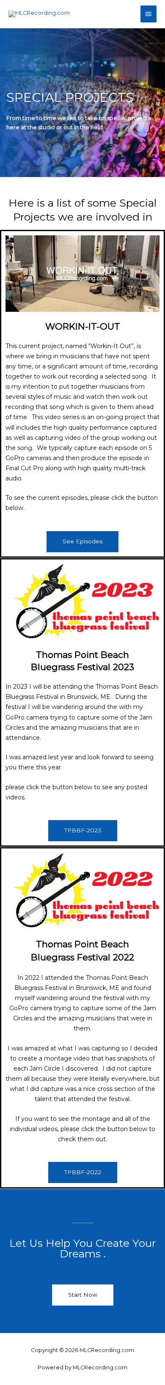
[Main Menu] (148, 13)
